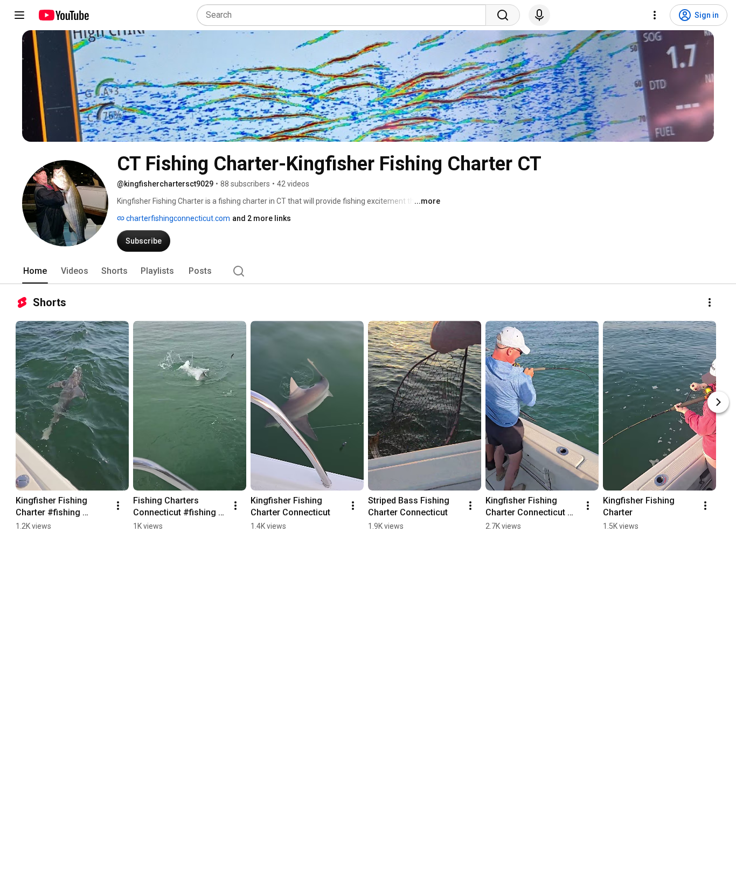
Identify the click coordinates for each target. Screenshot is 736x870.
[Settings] (654, 15)
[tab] (35, 271)
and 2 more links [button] (261, 218)
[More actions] (709, 302)
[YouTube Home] (63, 15)
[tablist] (368, 271)
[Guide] (19, 15)
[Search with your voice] (539, 15)
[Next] (718, 402)
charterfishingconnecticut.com (177, 218)
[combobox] (344, 15)
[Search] (502, 15)
